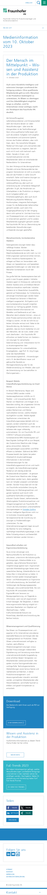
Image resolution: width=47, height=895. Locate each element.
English (29, 3)
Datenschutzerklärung (15, 877)
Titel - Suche (38, 2)
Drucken (12, 820)
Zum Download (15, 723)
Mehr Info (15, 755)
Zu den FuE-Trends (16, 787)
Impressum (10, 874)
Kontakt (9, 872)
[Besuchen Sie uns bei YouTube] (13, 854)
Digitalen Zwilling (29, 509)
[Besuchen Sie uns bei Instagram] (18, 854)
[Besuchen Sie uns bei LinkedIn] (8, 854)
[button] (12, 808)
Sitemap (9, 869)
